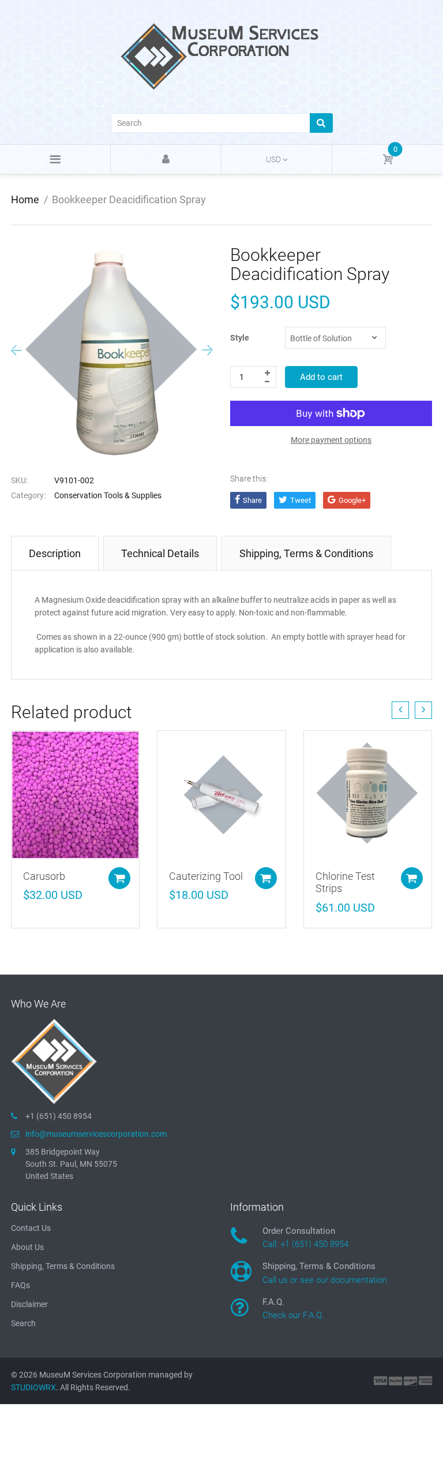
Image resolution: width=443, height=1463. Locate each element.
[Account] (166, 159)
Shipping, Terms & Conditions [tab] (306, 553)
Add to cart (321, 377)
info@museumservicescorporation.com (96, 1134)
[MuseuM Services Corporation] (221, 55)
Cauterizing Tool (206, 876)
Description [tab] (55, 553)
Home (25, 199)
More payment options (331, 440)
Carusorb (44, 876)
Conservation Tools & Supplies (108, 495)
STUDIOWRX (33, 1387)
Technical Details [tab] (160, 553)
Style (239, 337)
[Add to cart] (119, 878)
